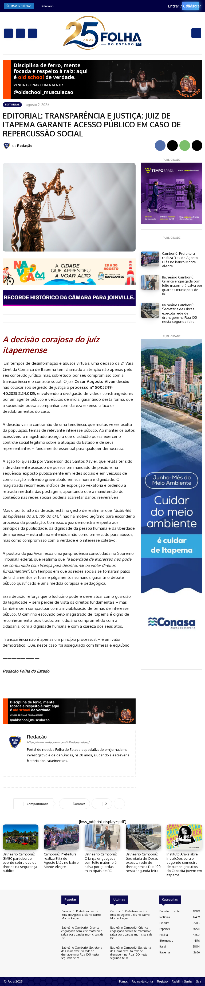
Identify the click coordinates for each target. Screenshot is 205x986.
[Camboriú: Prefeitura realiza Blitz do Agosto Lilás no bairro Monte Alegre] (150, 259)
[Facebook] (8, 33)
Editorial (12, 104)
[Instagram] (20, 33)
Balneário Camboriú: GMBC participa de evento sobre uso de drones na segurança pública (20, 862)
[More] (119, 803)
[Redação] (7, 146)
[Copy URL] (197, 145)
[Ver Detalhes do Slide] (69, 711)
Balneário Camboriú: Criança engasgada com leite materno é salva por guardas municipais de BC (182, 285)
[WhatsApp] (184, 145)
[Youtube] (44, 769)
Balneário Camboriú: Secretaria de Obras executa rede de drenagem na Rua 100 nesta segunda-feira (179, 313)
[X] (32, 33)
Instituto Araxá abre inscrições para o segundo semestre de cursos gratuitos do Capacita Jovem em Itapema (184, 864)
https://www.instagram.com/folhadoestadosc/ (58, 742)
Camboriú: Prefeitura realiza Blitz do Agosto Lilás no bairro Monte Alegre (180, 259)
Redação (24, 145)
